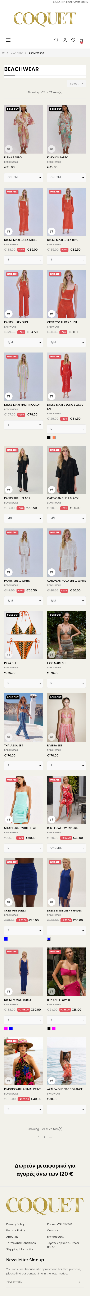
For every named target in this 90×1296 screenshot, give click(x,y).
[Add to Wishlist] (37, 110)
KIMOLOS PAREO (57, 157)
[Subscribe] (79, 1282)
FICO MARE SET (57, 663)
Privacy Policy (15, 1224)
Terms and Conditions (21, 1243)
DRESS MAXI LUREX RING (62, 240)
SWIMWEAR (53, 1094)
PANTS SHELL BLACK (17, 498)
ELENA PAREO (13, 157)
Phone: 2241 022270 (59, 1224)
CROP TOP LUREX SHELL (62, 322)
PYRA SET (10, 663)
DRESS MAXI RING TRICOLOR (22, 405)
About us (12, 1237)
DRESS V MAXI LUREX (17, 1000)
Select (77, 83)
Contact (52, 1230)
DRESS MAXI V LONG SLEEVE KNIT (65, 407)
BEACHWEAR (11, 162)
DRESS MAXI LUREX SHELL (20, 240)
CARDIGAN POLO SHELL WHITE (66, 580)
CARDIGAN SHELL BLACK (62, 498)
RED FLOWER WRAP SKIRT (63, 828)
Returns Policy (15, 1230)
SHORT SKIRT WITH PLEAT (20, 828)
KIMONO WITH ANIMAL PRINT (22, 1089)
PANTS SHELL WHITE (17, 580)
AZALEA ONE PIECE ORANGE (65, 1089)
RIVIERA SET (54, 745)
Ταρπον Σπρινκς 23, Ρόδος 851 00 (63, 1245)
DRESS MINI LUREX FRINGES (64, 910)
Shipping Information (20, 1249)
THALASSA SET (13, 745)
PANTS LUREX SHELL (17, 322)
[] (9, 149)
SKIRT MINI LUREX (15, 910)
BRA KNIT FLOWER (58, 1000)
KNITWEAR (10, 327)
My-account (55, 1237)
